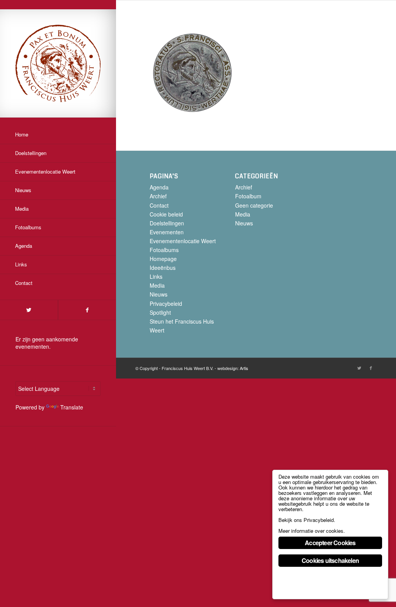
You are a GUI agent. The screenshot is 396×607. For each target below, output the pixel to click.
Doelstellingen (167, 223)
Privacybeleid (166, 303)
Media (157, 285)
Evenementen (167, 232)
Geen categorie (254, 205)
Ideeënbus (163, 267)
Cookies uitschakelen (330, 560)
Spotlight (160, 312)
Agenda (159, 187)
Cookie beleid (166, 214)
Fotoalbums (164, 250)
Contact (159, 205)
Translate (71, 407)
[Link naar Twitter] (29, 310)
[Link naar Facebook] (87, 310)
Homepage (163, 259)
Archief (158, 196)
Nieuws (158, 294)
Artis (244, 368)
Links (156, 276)
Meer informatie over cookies (310, 530)
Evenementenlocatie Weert (183, 241)
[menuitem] (58, 135)
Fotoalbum (248, 196)
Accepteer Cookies (330, 542)
